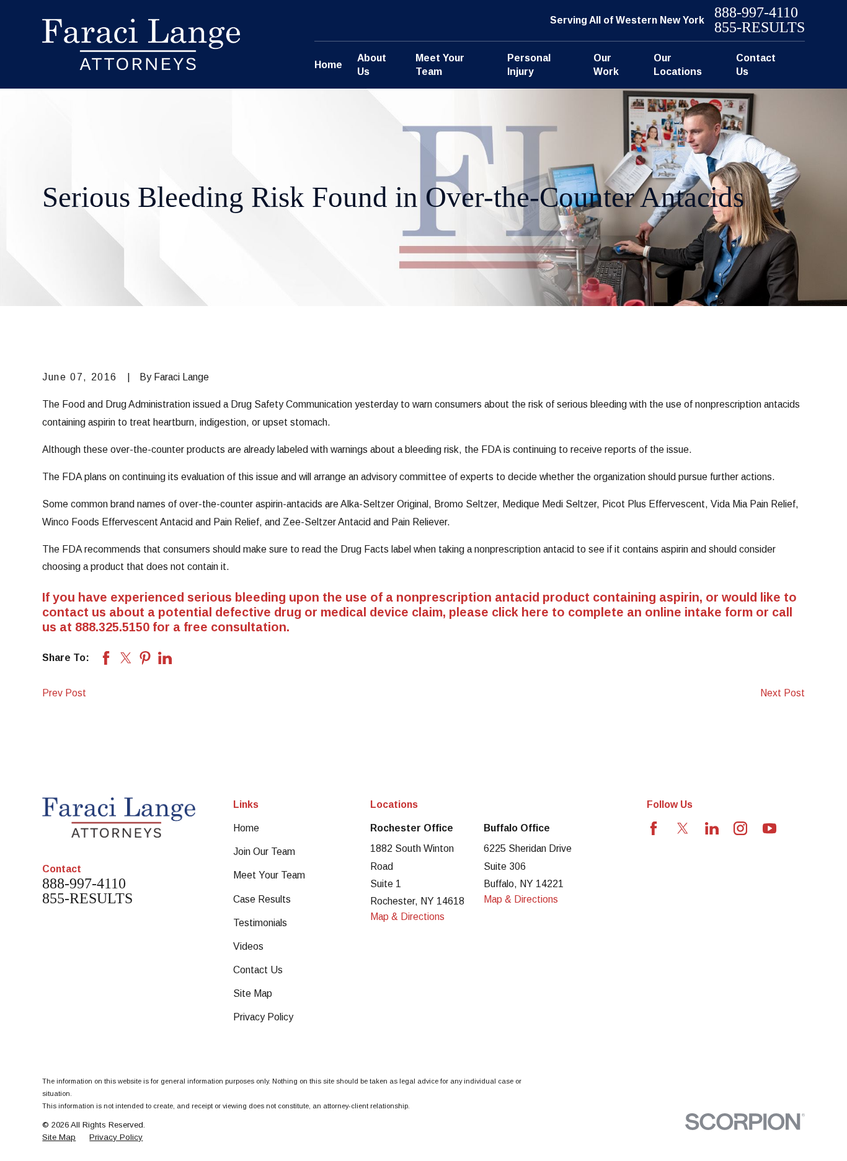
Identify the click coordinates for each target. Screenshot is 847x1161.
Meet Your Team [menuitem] (439, 65)
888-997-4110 (756, 13)
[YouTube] (769, 828)
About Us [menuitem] (371, 65)
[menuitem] (59, 1137)
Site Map (252, 993)
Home (246, 828)
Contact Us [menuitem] (756, 65)
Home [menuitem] (328, 64)
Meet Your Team (269, 875)
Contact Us (258, 970)
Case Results (262, 899)
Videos (248, 946)
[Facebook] (653, 828)
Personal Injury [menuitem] (529, 65)
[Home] (141, 44)
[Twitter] (683, 828)
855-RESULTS (759, 27)
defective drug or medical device (312, 612)
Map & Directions (407, 916)
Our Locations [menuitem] (678, 65)
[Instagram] (740, 828)
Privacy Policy (263, 1017)
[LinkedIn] (712, 828)
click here (520, 612)
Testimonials (260, 923)
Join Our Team (264, 851)
